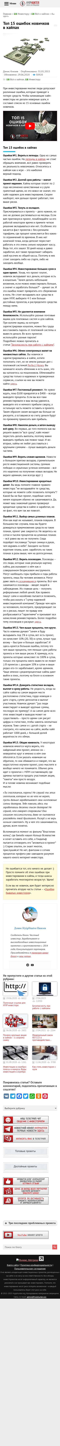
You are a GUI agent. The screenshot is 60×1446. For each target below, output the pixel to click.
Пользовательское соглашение (30, 1268)
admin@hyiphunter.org (36, 1296)
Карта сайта (13, 1265)
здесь (13, 383)
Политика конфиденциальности (36, 1265)
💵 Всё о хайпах (15, 79)
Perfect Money (36, 365)
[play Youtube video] (30, 126)
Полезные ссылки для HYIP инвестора (14, 1004)
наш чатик (25, 956)
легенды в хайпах (35, 159)
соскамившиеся (27, 581)
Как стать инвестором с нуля (44, 1068)
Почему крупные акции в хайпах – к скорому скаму (14, 1037)
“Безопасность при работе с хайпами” (32, 344)
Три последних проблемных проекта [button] (32, 1223)
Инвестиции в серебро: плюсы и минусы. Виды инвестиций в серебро (14, 1069)
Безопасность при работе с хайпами (41, 1007)
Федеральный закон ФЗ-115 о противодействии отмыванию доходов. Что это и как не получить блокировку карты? (43, 1037)
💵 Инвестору (32, 79)
